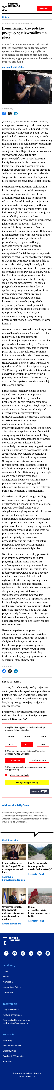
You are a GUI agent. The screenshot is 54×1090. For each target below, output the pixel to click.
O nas (5, 971)
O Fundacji (8, 992)
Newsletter (8, 982)
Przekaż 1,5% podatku (13, 1056)
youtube (14, 953)
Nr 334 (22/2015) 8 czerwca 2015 (17, 23)
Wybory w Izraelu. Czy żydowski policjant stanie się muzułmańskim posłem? (13, 913)
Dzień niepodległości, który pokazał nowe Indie (39, 911)
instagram (23, 953)
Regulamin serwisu (11, 1010)
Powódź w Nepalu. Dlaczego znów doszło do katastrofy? (40, 866)
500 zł (11, 736)
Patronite (7, 1061)
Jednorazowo (39, 760)
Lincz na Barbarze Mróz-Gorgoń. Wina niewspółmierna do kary (13, 868)
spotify (47, 953)
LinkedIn (16, 114)
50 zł (11, 744)
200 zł (27, 736)
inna (43, 744)
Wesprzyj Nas (9, 1051)
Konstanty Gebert (11, 924)
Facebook (4, 114)
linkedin (39, 953)
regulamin (24, 775)
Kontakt (6, 976)
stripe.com (39, 791)
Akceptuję (19, 775)
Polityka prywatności (12, 1015)
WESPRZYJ (44, 9)
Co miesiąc (15, 760)
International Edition (12, 987)
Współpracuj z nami (12, 1046)
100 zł (43, 736)
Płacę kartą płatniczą (27, 783)
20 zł (27, 744)
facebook (6, 953)
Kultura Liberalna (11, 7)
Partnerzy (7, 1040)
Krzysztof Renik (36, 874)
